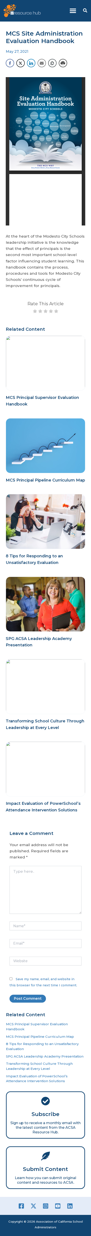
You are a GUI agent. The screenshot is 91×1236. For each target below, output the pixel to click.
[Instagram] (46, 1206)
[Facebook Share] (10, 63)
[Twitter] (33, 1206)
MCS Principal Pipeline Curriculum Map (45, 480)
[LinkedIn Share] (31, 63)
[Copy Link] (52, 63)
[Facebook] (21, 1206)
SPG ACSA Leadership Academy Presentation (44, 1056)
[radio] (35, 312)
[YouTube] (58, 1206)
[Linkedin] (70, 1206)
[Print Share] (63, 63)
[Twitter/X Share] (20, 63)
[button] (85, 10)
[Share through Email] (42, 63)
